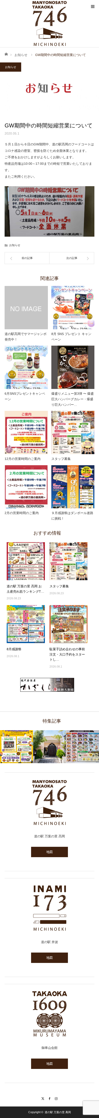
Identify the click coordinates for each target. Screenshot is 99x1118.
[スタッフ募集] (73, 432)
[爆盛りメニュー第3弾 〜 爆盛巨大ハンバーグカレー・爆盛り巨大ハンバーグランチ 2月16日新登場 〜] (73, 367)
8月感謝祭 (14, 649)
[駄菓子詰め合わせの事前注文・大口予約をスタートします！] (69, 624)
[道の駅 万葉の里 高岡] (49, 23)
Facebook (49, 1097)
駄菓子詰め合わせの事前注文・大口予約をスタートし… (67, 654)
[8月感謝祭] (26, 624)
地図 (49, 852)
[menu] (92, 6)
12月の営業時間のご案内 (23, 459)
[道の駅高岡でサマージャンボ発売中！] (26, 307)
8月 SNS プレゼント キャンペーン (71, 336)
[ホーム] (6, 54)
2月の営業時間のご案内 (22, 513)
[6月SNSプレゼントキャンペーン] (26, 367)
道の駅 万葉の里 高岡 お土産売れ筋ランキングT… (25, 588)
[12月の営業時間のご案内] (26, 432)
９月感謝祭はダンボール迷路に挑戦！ (72, 515)
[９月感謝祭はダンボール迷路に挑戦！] (73, 487)
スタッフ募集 (61, 459)
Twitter (43, 1097)
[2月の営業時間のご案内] (26, 487)
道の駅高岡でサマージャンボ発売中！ (26, 336)
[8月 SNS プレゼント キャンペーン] (73, 307)
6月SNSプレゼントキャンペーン (25, 396)
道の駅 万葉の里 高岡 (58, 1112)
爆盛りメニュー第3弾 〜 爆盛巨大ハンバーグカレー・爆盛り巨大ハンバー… (72, 399)
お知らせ (21, 55)
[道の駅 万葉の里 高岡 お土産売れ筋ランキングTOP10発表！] (26, 561)
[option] (19, 746)
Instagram (56, 1097)
